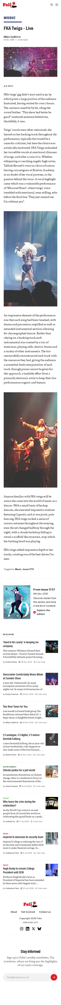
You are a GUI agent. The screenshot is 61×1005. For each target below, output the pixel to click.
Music (10, 18)
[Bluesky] (39, 928)
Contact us (45, 911)
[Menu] (56, 4)
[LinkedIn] (27, 928)
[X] (33, 928)
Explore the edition (43, 612)
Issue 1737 (28, 569)
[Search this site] (51, 4)
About (14, 911)
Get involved (28, 911)
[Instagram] (21, 928)
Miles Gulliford (12, 36)
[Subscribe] (54, 977)
